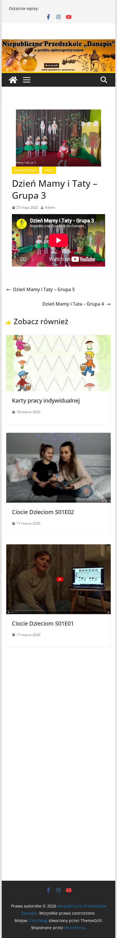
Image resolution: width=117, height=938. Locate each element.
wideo (49, 170)
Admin (50, 207)
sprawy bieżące (25, 170)
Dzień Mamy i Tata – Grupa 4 (73, 304)
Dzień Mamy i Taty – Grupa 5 (44, 289)
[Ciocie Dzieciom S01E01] (58, 548)
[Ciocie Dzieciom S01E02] (58, 437)
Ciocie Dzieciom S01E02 (43, 512)
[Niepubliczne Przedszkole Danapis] (13, 80)
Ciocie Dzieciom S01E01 (43, 623)
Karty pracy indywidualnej (46, 400)
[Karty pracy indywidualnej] (58, 339)
